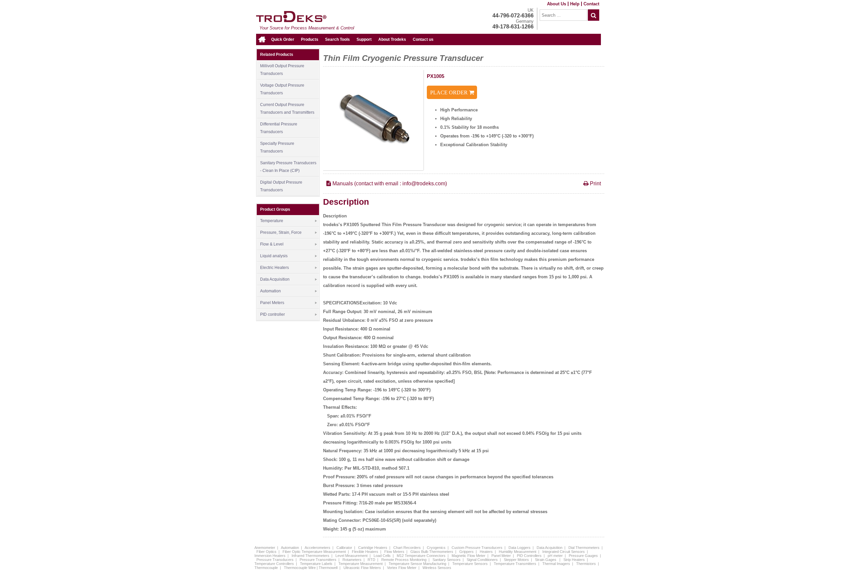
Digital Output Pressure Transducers (281, 186)
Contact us (423, 39)
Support (364, 39)
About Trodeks (392, 39)
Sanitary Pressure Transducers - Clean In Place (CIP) (288, 167)
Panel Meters (272, 302)
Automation (270, 291)
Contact (591, 4)
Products (309, 39)
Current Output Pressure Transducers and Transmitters (287, 108)
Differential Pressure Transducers (278, 128)
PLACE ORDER (449, 92)
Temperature (271, 220)
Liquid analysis (274, 256)
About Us (556, 4)
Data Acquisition (275, 279)
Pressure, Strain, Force (281, 232)
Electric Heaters (274, 267)
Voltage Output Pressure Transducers (282, 89)
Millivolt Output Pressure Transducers (282, 70)
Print (595, 183)
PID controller (272, 314)
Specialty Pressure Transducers (277, 147)
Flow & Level (272, 244)
